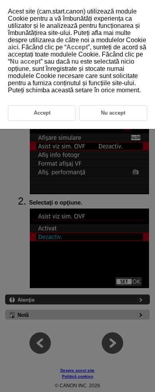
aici (13, 47)
